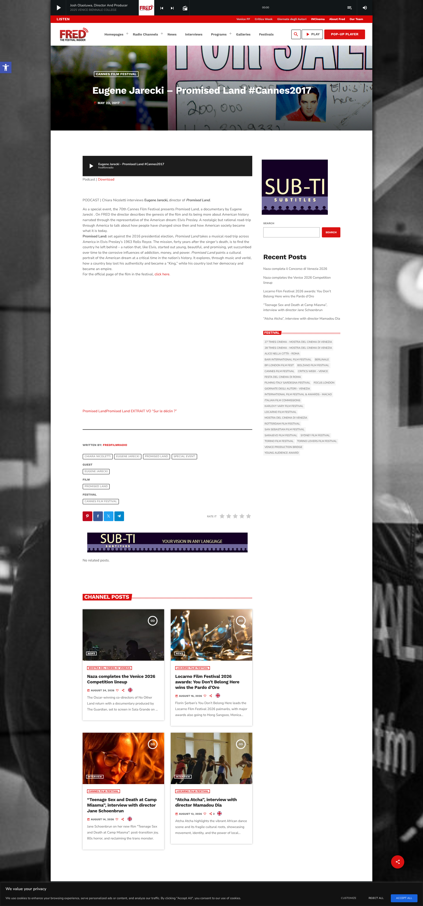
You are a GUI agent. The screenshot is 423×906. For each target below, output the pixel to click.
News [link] (91, 653)
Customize (348, 898)
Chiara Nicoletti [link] (98, 456)
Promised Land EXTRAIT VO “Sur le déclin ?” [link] (141, 411)
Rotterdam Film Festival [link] (282, 424)
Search (268, 223)
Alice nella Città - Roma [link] (282, 354)
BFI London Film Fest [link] (279, 365)
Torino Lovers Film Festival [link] (317, 441)
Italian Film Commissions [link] (282, 400)
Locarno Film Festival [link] (192, 668)
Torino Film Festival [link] (279, 441)
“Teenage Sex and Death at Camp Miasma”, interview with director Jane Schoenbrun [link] (122, 805)
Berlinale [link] (322, 360)
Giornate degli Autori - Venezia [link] (287, 389)
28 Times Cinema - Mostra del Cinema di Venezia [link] (298, 348)
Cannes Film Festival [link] (116, 74)
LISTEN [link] (63, 19)
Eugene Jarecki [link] (127, 456)
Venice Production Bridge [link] (283, 447)
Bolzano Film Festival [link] (313, 365)
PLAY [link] (312, 34)
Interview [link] (95, 776)
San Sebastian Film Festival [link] (284, 429)
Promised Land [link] (94, 411)
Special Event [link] (184, 456)
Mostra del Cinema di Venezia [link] (109, 668)
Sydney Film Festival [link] (315, 435)
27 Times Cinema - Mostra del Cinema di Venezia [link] (298, 342)
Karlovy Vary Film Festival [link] (284, 406)
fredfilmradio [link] (115, 445)
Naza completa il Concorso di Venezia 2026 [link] (295, 269)
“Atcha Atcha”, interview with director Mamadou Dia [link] (206, 802)
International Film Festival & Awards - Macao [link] (298, 394)
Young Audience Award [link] (282, 453)
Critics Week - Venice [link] (313, 371)
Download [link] (106, 179)
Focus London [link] (324, 383)
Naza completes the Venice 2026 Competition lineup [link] (121, 679)
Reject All (376, 898)
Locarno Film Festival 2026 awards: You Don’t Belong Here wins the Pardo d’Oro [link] (207, 682)
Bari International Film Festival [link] (288, 360)
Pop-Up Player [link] (344, 34)
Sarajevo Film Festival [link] (281, 435)
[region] (211, 894)
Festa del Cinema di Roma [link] (283, 377)
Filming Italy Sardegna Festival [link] (287, 383)
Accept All (404, 898)
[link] (5, 67)
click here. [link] (162, 274)
